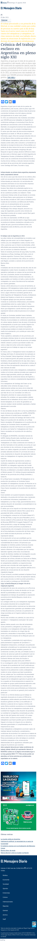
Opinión (5, 888)
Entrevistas (6, 893)
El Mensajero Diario (11, 8)
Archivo (5, 915)
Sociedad (6, 884)
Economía (6, 880)
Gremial (4, 20)
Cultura (5, 897)
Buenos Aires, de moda (8, 850)
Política (5, 875)
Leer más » (11, 77)
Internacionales (8, 902)
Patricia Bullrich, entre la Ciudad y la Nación (15, 853)
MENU (4, 3)
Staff (4, 919)
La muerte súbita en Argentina (10, 839)
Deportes (6, 906)
